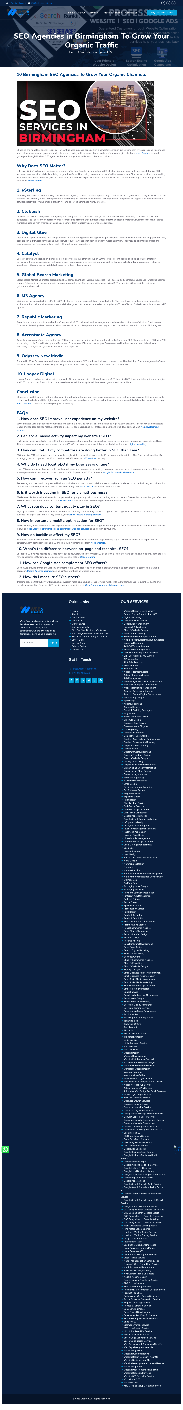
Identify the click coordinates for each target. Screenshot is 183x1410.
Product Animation (133, 915)
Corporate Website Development (140, 1123)
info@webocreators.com (41, 3)
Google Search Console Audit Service (142, 1184)
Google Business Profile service (118, 472)
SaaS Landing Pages (134, 1309)
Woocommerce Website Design (139, 1062)
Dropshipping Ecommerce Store (140, 764)
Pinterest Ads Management (138, 896)
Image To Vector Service (136, 1238)
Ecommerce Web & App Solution (140, 636)
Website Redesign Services (137, 1373)
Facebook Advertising (135, 627)
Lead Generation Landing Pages (140, 1245)
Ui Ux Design (130, 1040)
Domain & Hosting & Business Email (142, 652)
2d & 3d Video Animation (136, 646)
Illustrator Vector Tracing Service (140, 1235)
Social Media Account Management (141, 995)
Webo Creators (143, 153)
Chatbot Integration (134, 732)
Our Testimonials (80, 627)
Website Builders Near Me (136, 1354)
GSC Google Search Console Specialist (143, 1222)
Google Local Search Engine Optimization (144, 1174)
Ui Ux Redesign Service (135, 1043)
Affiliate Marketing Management (140, 688)
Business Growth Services (137, 1101)
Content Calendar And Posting (139, 742)
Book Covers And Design (136, 716)
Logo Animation (132, 851)
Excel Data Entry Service (136, 1139)
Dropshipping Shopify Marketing (140, 768)
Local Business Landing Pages (139, 1248)
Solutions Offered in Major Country (89, 636)
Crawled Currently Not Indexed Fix (141, 1126)
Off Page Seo (130, 880)
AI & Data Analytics (133, 662)
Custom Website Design (136, 758)
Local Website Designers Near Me (140, 1254)
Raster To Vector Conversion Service (142, 1299)
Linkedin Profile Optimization (138, 841)
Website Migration (133, 1366)
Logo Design (130, 854)
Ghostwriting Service (134, 803)
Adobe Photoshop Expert (136, 675)
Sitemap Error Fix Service (136, 1325)
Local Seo (129, 848)
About (81, 12)
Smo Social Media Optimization (139, 985)
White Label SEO (132, 1379)
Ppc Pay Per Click (132, 905)
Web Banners (130, 1046)
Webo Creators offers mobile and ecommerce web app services (58, 529)
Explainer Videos (132, 796)
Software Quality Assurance (138, 1005)
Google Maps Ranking (134, 1181)
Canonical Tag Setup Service (138, 1110)
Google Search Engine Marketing (140, 819)
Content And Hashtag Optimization (142, 739)
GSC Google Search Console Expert (141, 1213)
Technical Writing (132, 1024)
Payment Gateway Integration (139, 892)
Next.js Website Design (135, 1277)
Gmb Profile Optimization (136, 809)
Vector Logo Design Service (138, 1341)
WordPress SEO (131, 1382)
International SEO (133, 1241)
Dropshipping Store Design (137, 771)
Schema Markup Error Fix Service (140, 1315)
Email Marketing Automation (138, 787)
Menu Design (130, 860)
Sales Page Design (133, 947)
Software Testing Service (137, 1008)
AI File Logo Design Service (137, 1094)
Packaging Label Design (136, 886)
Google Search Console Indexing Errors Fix (142, 1189)
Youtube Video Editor (134, 1075)
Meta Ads (128, 867)
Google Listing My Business (137, 1168)
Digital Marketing (132, 617)
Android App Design (134, 697)
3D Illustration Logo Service (138, 1078)
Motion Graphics (132, 870)
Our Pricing (77, 620)
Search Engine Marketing (136, 950)
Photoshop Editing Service (137, 1286)
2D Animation (131, 665)
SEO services (89, 458)
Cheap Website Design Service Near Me (143, 1113)
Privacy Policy (79, 646)
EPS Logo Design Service (136, 1136)
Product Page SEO (133, 1293)
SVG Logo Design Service (136, 1328)
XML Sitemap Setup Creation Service (142, 1386)
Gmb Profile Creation (134, 806)
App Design (129, 700)
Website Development (135, 1056)
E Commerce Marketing (135, 780)
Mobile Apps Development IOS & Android (144, 640)
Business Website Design (136, 1104)
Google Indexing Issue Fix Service (141, 1165)
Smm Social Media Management (140, 979)
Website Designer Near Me (137, 1360)
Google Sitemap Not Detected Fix (140, 1206)
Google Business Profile (135, 620)
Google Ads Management (136, 624)
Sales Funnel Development (137, 1312)
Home (71, 12)
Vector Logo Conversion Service (140, 1337)
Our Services (78, 617)
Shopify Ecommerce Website (138, 960)
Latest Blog (78, 640)
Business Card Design (135, 723)
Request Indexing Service (137, 1302)
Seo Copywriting (132, 957)
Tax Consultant (131, 1014)
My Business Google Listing (137, 1270)
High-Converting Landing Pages (140, 1225)
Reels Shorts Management (137, 931)
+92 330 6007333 (17, 3)
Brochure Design (132, 720)
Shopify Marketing (133, 963)
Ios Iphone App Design (135, 832)
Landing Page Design (134, 835)
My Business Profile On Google (139, 1273)
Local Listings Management (138, 844)
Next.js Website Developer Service (141, 1280)
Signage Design (132, 969)
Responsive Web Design (135, 934)
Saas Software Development (138, 944)
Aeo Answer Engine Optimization (140, 684)
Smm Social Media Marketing (138, 982)
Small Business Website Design (139, 976)
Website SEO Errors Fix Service (139, 1376)
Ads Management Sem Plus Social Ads (143, 681)
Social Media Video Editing (137, 1001)
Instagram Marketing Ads (136, 825)
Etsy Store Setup (132, 793)
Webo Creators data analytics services (104, 585)
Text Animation (131, 1027)
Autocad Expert (132, 707)
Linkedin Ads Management (137, 838)
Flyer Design (130, 800)
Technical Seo (131, 1021)
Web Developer (131, 1049)
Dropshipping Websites (135, 774)
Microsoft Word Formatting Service (141, 1264)
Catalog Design (131, 729)
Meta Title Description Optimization (142, 1261)
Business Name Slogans (136, 726)
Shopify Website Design (136, 630)
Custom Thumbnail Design (137, 755)
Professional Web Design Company (141, 1296)
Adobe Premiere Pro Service (138, 1088)
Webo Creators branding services (84, 514)
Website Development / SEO (97, 52)
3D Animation (131, 668)
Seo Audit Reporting (134, 953)
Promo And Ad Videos (135, 925)
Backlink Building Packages (138, 710)
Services (93, 12)
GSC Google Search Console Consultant (144, 1209)
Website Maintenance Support (139, 1059)
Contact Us (131, 12)
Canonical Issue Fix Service (137, 1107)
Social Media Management (137, 649)
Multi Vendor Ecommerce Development (143, 873)
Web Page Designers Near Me (138, 1347)
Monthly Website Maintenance (139, 1267)
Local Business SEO (133, 1251)
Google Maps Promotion (135, 816)
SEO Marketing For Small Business (141, 1318)
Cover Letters (131, 748)
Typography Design (133, 1037)
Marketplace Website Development (141, 857)
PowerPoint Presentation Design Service (144, 1289)
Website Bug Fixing (133, 1350)
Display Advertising (133, 761)
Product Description (134, 918)
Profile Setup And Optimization (139, 921)
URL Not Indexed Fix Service (138, 1331)
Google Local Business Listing (139, 1171)
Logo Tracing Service (134, 1257)
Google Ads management (40, 571)
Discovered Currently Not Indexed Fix (143, 1129)
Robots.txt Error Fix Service (137, 1305)
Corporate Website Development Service (144, 1120)
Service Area (78, 643)
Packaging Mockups (134, 889)
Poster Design (131, 902)
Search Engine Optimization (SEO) (141, 614)
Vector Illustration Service (137, 1334)
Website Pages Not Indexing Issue (141, 1370)
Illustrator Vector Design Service (140, 1232)
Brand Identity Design (135, 633)
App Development (133, 704)
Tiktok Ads (129, 1030)
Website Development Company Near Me (144, 1363)
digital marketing (137, 444)
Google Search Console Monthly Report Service (142, 1202)
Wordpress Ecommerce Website (139, 1065)
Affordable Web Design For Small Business (145, 1091)
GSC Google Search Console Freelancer (143, 1216)
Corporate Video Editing (136, 745)
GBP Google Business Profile (138, 1142)
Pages (106, 12)
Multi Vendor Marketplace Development (143, 876)
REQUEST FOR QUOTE (162, 12)
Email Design (130, 784)
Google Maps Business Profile (138, 1177)
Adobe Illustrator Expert (136, 672)
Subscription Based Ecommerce (140, 1011)
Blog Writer (129, 713)
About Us (76, 614)
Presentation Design (134, 908)
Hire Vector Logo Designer (137, 1229)
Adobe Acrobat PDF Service (138, 1085)
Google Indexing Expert (135, 1161)
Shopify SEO (130, 1321)
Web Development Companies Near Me (143, 1344)
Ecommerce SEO (132, 1133)
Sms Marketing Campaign (137, 989)
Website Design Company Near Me (141, 1357)
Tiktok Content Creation (136, 1033)
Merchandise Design (134, 864)
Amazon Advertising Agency (138, 691)
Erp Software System (134, 790)
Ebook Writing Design (134, 777)
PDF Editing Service (134, 1283)
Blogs (118, 12)
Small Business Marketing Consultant (143, 973)
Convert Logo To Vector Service (140, 1117)
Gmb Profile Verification (135, 812)
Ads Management (133, 678)
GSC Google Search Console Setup (141, 1219)
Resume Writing (132, 941)
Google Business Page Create (139, 1152)
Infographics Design (134, 822)
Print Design (130, 912)
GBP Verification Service (136, 1145)
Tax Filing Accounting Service (139, 1017)
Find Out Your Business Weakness (89, 630)
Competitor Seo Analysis (136, 736)
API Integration (131, 659)
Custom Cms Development (137, 752)
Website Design (131, 1053)
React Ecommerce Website (137, 928)
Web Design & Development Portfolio (90, 633)
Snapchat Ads (131, 992)
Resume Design (131, 937)
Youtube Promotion (133, 1072)
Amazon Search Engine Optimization (142, 694)
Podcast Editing (132, 899)
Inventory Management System (140, 828)
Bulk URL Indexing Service (137, 1097)
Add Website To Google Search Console (143, 1081)
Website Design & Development (139, 611)
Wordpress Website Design (137, 1069)
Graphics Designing (133, 643)
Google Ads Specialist (135, 1149)
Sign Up (53, 642)
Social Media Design (134, 998)
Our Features (78, 624)
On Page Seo (130, 883)
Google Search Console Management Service (141, 1195)
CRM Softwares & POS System (139, 656)
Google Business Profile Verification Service (140, 1157)
